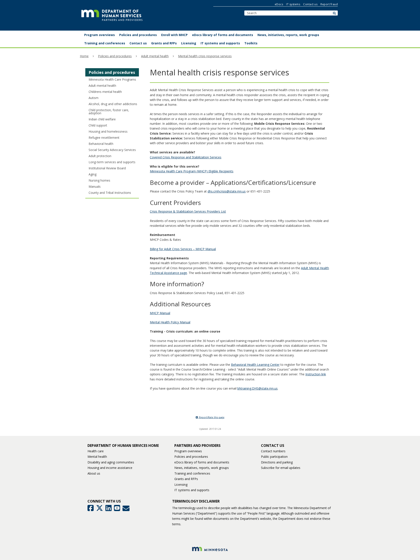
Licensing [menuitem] (188, 43)
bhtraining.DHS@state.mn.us (257, 388)
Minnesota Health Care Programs (112, 79)
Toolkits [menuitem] (250, 43)
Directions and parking (277, 462)
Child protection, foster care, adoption (109, 111)
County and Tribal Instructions (110, 193)
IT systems (293, 4)
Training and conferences (192, 473)
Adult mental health (155, 56)
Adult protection (100, 156)
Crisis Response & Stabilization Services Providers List (188, 211)
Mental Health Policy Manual (170, 322)
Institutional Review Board (107, 168)
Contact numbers (273, 451)
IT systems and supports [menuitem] (220, 43)
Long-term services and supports (112, 162)
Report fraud (329, 4)
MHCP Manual (160, 313)
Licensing (180, 484)
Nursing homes (99, 180)
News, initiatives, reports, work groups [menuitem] (288, 35)
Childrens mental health (105, 92)
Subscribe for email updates (280, 468)
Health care (96, 451)
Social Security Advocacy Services (112, 150)
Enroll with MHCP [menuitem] (174, 35)
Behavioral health (101, 144)
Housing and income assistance (110, 468)
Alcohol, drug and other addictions (113, 104)
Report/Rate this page (211, 417)
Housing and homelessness (108, 131)
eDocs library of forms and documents (201, 462)
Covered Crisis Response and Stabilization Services (185, 157)
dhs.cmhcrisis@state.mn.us (227, 191)
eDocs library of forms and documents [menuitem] (222, 35)
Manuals (95, 186)
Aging (92, 174)
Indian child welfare (102, 119)
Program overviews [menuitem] (99, 35)
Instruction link (315, 374)
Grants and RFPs (186, 479)
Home (84, 56)
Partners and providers (197, 445)
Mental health (97, 456)
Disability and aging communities (111, 462)
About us (94, 473)
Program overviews (188, 451)
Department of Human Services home (123, 445)
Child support (98, 125)
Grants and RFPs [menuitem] (164, 43)
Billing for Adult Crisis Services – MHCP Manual (183, 249)
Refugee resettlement (104, 137)
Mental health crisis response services (205, 56)
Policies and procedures (115, 56)
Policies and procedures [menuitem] (138, 35)
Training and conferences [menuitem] (104, 43)
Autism (93, 98)
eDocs (279, 4)
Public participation (274, 456)
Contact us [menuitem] (138, 43)
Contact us (310, 4)
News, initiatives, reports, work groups (201, 468)
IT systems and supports (191, 490)
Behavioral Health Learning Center (255, 364)
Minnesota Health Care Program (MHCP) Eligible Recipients (191, 171)
